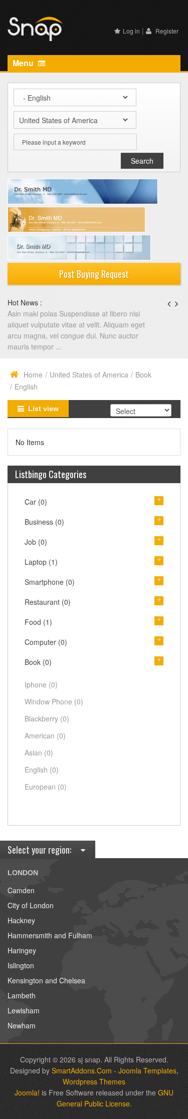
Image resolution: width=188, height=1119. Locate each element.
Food (38, 622)
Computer (46, 642)
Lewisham (24, 1010)
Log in (131, 31)
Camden (21, 890)
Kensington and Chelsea (46, 980)
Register (166, 31)
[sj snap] (35, 27)
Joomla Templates (147, 1070)
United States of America (89, 374)
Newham (22, 1025)
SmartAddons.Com (82, 1070)
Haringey (22, 950)
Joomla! (27, 1092)
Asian (39, 753)
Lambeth (22, 995)
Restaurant (48, 602)
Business (44, 522)
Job (36, 542)
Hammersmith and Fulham (50, 935)
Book (143, 374)
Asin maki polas (33, 313)
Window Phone (54, 701)
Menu (24, 63)
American (45, 735)
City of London (31, 905)
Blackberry (47, 718)
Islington (21, 965)
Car (36, 502)
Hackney (21, 920)
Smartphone (50, 582)
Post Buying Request (94, 273)
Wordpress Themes (94, 1081)
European (46, 787)
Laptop (41, 562)
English (42, 770)
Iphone (41, 684)
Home (33, 374)
